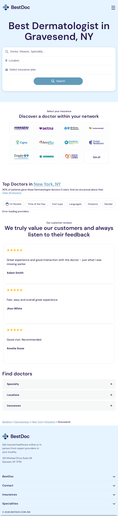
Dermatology (22, 422)
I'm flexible (15, 204)
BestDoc (7, 422)
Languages (75, 204)
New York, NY (47, 184)
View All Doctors (11, 192)
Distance (93, 204)
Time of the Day (36, 204)
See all (96, 157)
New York (37, 422)
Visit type (57, 204)
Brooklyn (50, 422)
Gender (108, 204)
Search (60, 81)
